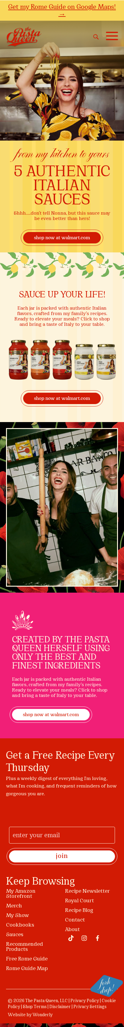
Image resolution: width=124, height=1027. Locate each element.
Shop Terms (35, 1007)
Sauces (14, 934)
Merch (14, 906)
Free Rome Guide (27, 959)
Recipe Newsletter (87, 891)
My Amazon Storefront (21, 894)
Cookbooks (20, 925)
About (72, 929)
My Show (17, 915)
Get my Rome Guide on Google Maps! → (62, 10)
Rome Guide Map (27, 968)
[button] (110, 36)
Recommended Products (24, 947)
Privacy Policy (84, 1001)
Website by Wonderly (30, 1015)
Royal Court (79, 900)
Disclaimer (60, 1007)
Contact (75, 920)
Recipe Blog (79, 910)
